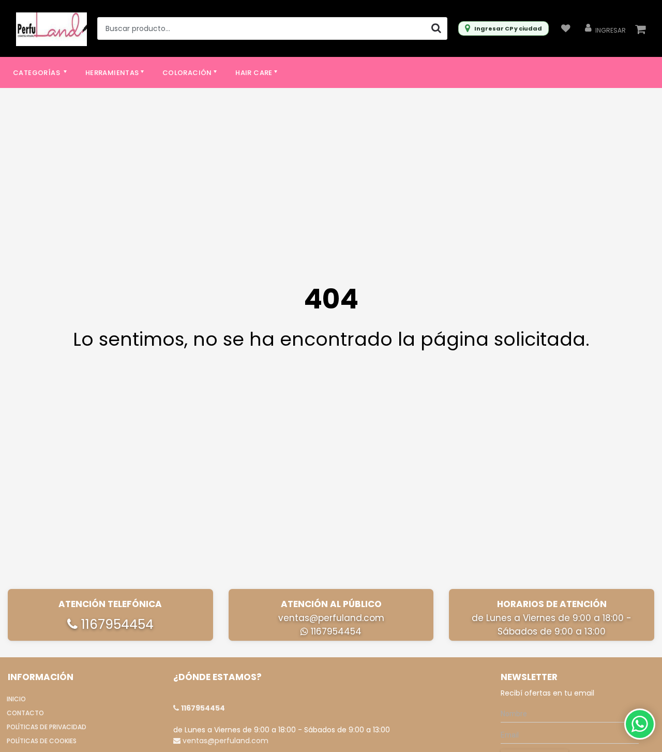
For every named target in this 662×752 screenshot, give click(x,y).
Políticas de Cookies (42, 740)
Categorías (37, 73)
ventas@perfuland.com (331, 618)
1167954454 (116, 624)
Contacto (25, 713)
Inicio (16, 699)
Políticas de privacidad (46, 726)
